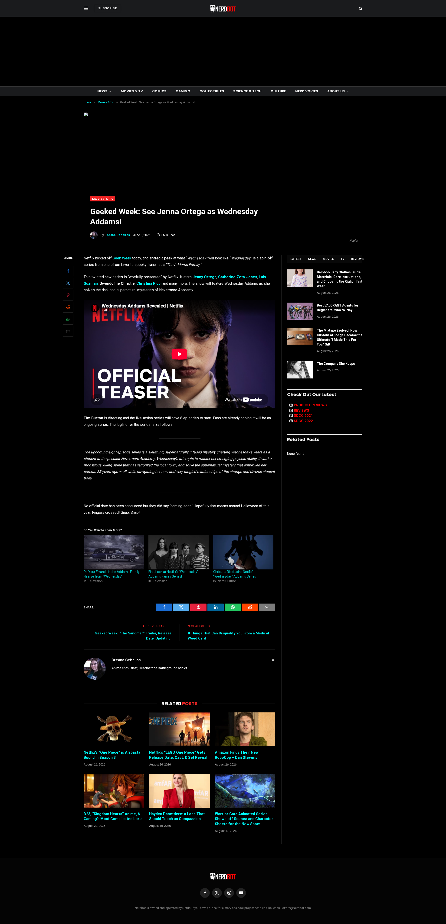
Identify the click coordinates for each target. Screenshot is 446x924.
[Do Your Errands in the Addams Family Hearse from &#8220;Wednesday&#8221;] (114, 552)
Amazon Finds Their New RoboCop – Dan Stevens (237, 755)
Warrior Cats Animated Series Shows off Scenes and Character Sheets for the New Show (244, 819)
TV (342, 259)
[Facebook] (68, 271)
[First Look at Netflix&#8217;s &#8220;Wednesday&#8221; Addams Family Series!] (178, 552)
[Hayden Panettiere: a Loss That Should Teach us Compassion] (179, 791)
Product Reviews (310, 405)
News (102, 91)
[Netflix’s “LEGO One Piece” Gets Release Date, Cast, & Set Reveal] (179, 729)
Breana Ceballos (117, 235)
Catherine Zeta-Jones (237, 277)
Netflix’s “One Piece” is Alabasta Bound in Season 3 (112, 755)
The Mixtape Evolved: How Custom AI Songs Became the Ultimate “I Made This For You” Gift (339, 337)
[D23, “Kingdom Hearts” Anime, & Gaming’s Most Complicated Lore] (114, 791)
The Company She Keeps (336, 363)
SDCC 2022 (303, 421)
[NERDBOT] (223, 8)
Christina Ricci (148, 283)
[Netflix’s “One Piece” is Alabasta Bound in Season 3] (114, 729)
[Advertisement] (223, 51)
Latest (296, 259)
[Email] (68, 331)
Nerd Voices (306, 91)
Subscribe (107, 8)
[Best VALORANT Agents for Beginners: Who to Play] (300, 311)
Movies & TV (132, 91)
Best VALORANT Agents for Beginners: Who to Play (337, 308)
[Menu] (86, 8)
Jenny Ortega (204, 277)
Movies (328, 259)
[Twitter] (68, 283)
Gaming (183, 91)
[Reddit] (68, 307)
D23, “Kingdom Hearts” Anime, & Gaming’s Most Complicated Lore (113, 816)
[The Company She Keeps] (300, 369)
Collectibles (212, 91)
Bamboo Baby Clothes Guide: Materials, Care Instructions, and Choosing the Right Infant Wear (339, 279)
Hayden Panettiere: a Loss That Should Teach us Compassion (177, 816)
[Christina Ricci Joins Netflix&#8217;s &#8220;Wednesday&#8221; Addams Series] (243, 552)
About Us (336, 91)
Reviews (357, 259)
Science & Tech (247, 91)
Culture (278, 91)
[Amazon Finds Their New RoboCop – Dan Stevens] (245, 729)
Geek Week (122, 258)
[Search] (360, 8)
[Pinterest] (68, 295)
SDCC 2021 (303, 416)
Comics (159, 91)
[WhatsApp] (68, 319)
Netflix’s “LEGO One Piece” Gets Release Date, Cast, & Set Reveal (178, 755)
